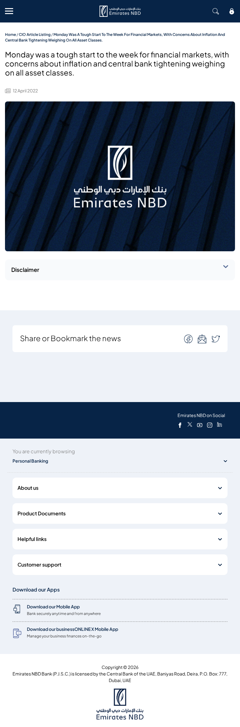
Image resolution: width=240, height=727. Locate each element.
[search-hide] (215, 11)
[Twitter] (190, 425)
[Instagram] (209, 425)
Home (10, 34)
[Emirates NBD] (120, 11)
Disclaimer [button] (25, 270)
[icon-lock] (232, 11)
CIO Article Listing (35, 34)
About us (28, 488)
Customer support (39, 565)
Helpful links (32, 539)
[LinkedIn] (219, 425)
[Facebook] (180, 425)
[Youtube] (199, 425)
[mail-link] (189, 339)
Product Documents (42, 513)
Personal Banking (30, 461)
